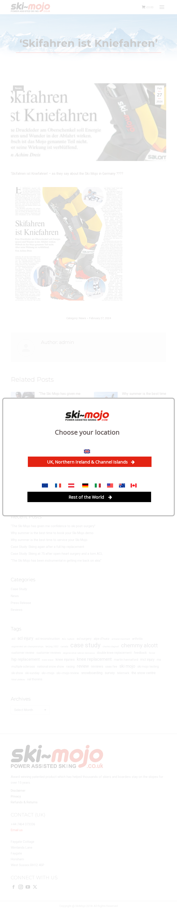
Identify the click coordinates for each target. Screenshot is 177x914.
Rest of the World (87, 497)
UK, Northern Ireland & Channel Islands (87, 462)
